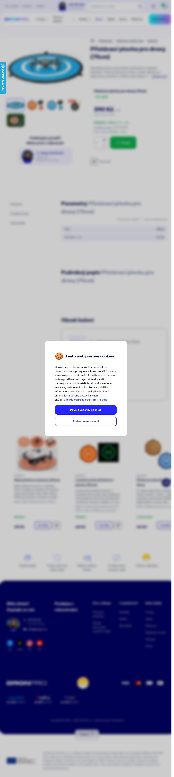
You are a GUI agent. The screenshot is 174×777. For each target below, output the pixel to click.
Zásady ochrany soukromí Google (85, 399)
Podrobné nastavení (86, 421)
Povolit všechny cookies (85, 409)
